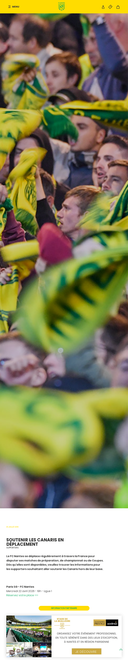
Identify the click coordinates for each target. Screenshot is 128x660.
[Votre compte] (103, 8)
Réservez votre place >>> (22, 595)
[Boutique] (118, 8)
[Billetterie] (108, 8)
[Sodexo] (64, 636)
